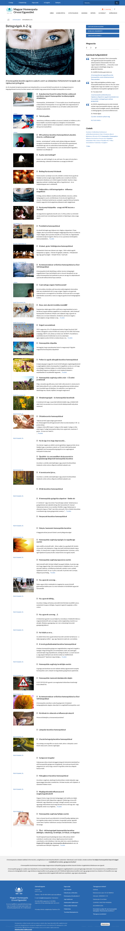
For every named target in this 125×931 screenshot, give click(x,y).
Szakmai (84, 13)
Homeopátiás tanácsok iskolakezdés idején (55, 678)
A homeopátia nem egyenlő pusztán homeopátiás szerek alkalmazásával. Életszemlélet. (102, 77)
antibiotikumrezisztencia (92, 134)
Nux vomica (97, 140)
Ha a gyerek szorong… (47, 580)
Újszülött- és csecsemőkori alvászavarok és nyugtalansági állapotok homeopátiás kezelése (55, 458)
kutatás (109, 138)
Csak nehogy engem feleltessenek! (53, 285)
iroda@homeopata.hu (45, 898)
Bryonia (95, 136)
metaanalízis (89, 140)
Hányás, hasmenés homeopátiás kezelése (55, 528)
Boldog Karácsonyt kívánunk (50, 171)
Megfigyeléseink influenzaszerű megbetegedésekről (50, 793)
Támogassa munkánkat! (99, 914)
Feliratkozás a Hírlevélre (70, 893)
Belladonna (89, 136)
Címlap (11, 2)
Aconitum (88, 132)
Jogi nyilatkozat (68, 899)
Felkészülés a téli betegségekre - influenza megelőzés (54, 190)
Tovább (51, 239)
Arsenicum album (108, 134)
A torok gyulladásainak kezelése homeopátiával (57, 644)
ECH (99, 136)
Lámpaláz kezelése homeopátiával (52, 730)
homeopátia (105, 136)
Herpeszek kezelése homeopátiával (53, 516)
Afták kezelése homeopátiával (51, 489)
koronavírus (95, 138)
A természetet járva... (47, 472)
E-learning (107, 9)
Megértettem (105, 924)
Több (88, 146)
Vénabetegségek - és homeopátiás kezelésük (56, 398)
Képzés (93, 13)
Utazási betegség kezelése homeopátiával (55, 739)
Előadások (113, 13)
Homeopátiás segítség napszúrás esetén (55, 560)
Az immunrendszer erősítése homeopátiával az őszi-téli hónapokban (58, 266)
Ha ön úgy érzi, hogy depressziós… (52, 441)
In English (47, 2)
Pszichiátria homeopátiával (49, 226)
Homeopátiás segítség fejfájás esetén (54, 814)
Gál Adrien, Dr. (17, 223)
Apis (101, 134)
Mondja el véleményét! (95, 31)
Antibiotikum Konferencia (99, 132)
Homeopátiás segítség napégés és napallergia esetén (56, 541)
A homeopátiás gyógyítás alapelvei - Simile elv (57, 498)
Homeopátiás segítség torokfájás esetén (55, 664)
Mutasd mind (95, 120)
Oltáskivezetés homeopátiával (51, 416)
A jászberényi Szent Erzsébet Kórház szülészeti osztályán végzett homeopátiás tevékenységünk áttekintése (56, 96)
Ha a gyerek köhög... (47, 599)
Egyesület (102, 13)
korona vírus (102, 138)
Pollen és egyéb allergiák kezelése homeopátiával (58, 360)
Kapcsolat (35, 2)
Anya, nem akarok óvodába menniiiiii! (53, 305)
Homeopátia (60, 13)
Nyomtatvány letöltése (107, 911)
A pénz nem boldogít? (47, 155)
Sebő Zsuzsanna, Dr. (19, 302)
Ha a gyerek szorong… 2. (48, 615)
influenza (88, 138)
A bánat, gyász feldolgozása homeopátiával (56, 246)
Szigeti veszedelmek (47, 325)
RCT (108, 140)
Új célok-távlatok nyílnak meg (100, 116)
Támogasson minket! (95, 35)
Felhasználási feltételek (70, 905)
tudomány (98, 142)
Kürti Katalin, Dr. (18, 414)
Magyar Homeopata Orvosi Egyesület (25, 11)
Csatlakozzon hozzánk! (96, 26)
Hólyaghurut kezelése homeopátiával (53, 776)
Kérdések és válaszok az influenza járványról (56, 713)
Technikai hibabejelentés (71, 912)
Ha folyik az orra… (46, 633)
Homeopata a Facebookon (72, 896)
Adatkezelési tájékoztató (71, 902)
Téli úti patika (44, 116)
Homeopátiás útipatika (48, 343)
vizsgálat (104, 142)
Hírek (52, 13)
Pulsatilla (103, 140)
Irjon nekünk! (67, 889)
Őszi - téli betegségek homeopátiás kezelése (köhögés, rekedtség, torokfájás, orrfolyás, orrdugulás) (58, 831)
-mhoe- (15, 114)
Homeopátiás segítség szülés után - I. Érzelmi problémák (55, 379)
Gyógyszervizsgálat (46, 758)
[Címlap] (9, 10)
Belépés (57, 2)
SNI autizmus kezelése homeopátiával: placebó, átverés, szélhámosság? (56, 136)
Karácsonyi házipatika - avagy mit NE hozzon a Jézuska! (55, 208)
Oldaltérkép (22, 2)
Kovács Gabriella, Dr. (19, 243)
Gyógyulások (73, 13)
